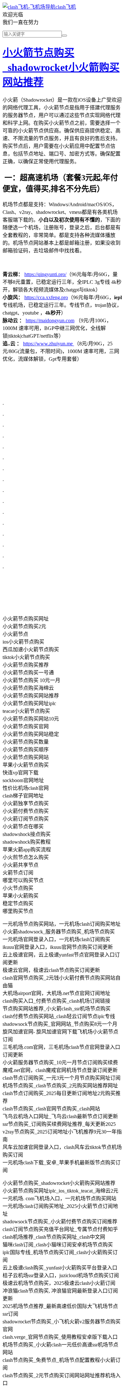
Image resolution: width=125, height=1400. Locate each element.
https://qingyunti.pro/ (45, 274)
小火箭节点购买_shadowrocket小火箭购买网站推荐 (61, 67)
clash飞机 (65, 7)
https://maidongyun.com (50, 320)
